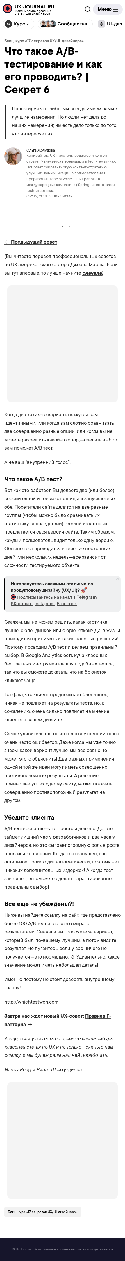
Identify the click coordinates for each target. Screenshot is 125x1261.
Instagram (45, 603)
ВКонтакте (22, 603)
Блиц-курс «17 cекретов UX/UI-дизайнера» (44, 41)
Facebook (67, 603)
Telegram (87, 597)
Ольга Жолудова (40, 150)
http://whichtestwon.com (31, 1002)
